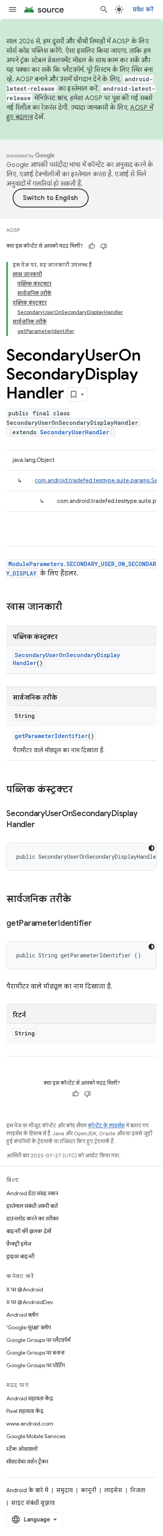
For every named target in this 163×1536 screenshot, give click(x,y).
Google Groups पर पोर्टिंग (35, 1365)
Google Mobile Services (35, 1436)
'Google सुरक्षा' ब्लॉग (28, 1327)
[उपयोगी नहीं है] (104, 246)
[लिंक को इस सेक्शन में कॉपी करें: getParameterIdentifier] (100, 924)
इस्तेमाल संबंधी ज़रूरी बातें (32, 1205)
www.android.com (29, 1423)
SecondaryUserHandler (74, 432)
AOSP (13, 230)
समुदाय (64, 1490)
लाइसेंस (113, 1490)
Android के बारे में (27, 1490)
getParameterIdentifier (51, 736)
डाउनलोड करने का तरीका (32, 1218)
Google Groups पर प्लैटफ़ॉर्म (38, 1340)
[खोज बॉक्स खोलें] (104, 9)
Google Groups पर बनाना (35, 1352)
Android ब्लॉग (22, 1314)
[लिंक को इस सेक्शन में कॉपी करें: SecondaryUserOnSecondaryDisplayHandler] (42, 825)
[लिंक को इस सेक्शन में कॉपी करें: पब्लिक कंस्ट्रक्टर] (81, 790)
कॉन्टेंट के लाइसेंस (106, 1125)
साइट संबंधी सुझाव (33, 1503)
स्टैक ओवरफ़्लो (22, 1448)
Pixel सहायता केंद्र (25, 1411)
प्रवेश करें (143, 9)
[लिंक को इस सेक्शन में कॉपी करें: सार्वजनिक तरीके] (79, 899)
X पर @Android (24, 1289)
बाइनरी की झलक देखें (28, 1231)
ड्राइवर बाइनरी (20, 1256)
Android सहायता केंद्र (29, 1398)
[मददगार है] (92, 246)
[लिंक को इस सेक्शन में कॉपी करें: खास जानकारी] (70, 607)
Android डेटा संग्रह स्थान (32, 1193)
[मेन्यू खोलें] (13, 9)
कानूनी (88, 1490)
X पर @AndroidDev (29, 1302)
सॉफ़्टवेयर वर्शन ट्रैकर (27, 1461)
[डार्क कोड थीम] (151, 848)
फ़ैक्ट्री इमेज (18, 1243)
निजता (137, 1490)
